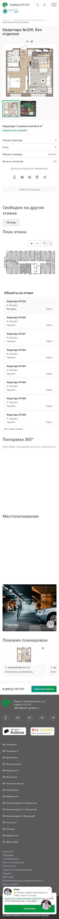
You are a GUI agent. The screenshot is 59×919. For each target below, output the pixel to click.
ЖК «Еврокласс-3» (11, 835)
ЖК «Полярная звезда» (13, 783)
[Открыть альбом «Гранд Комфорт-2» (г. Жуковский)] (37, 177)
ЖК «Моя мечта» (10, 777)
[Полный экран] (50, 243)
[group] (29, 71)
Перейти (11, 325)
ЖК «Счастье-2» (10, 822)
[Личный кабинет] (44, 5)
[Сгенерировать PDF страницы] (22, 177)
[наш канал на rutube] (29, 718)
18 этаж (11, 222)
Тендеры (8, 855)
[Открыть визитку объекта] (14, 177)
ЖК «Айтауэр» (9, 829)
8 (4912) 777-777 (19, 5)
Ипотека (8, 877)
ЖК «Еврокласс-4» (11, 770)
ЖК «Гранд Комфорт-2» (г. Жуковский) (20, 809)
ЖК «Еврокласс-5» (11, 796)
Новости (8, 851)
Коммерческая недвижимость (23, 880)
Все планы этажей (13, 429)
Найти (49, 309)
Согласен (29, 908)
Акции (7, 873)
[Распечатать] (29, 177)
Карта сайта (11, 884)
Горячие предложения (17, 869)
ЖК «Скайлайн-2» (11, 751)
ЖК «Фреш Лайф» (11, 842)
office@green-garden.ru (26, 707)
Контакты (9, 866)
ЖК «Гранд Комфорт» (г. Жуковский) (19, 816)
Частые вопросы (13, 862)
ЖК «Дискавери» (10, 757)
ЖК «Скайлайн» (10, 744)
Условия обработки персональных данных (26, 915)
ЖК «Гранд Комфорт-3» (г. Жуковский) (20, 803)
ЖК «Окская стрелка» (12, 764)
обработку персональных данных (22, 898)
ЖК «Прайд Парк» (11, 790)
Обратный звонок (44, 688)
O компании (11, 858)
